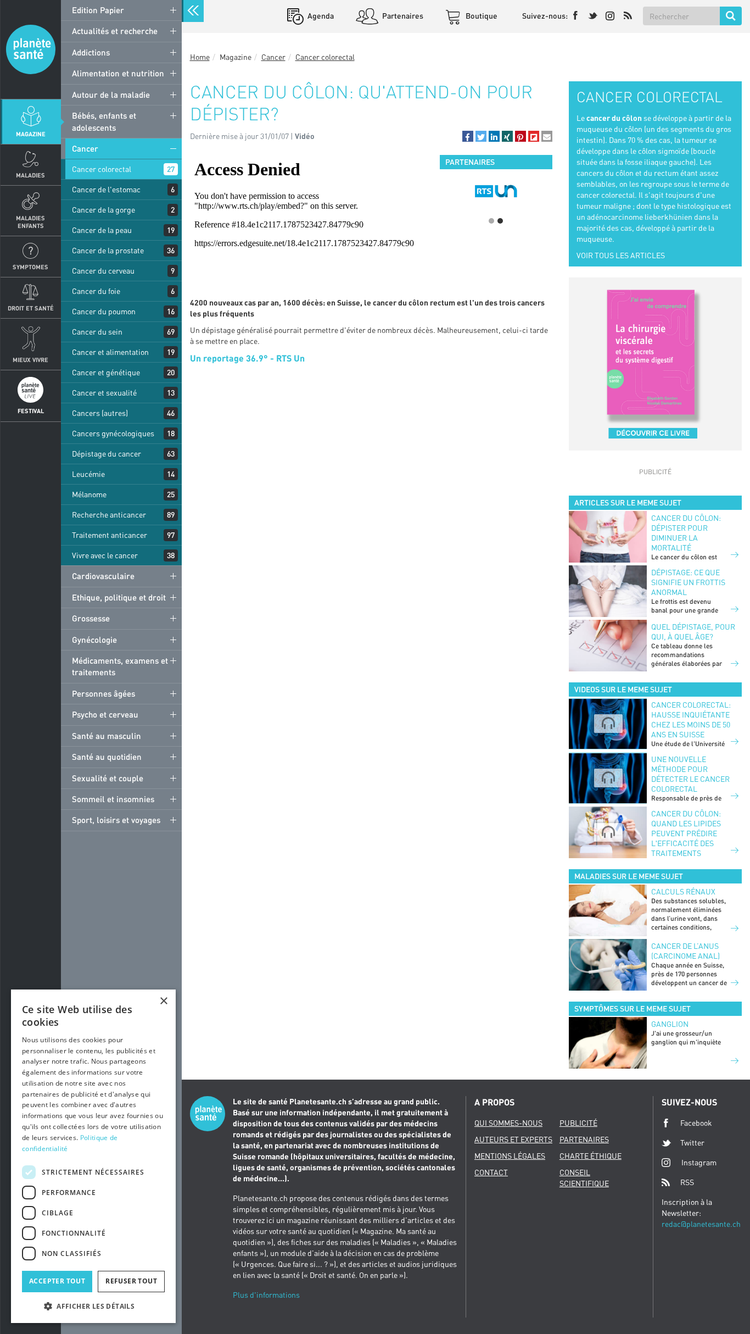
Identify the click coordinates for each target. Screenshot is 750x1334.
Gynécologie (94, 639)
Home (200, 57)
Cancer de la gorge (103, 209)
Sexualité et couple (107, 778)
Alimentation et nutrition (118, 73)
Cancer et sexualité (104, 392)
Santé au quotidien (107, 757)
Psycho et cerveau (105, 714)
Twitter (692, 1142)
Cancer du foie (96, 291)
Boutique (480, 15)
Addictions (91, 52)
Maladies (30, 175)
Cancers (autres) (100, 413)
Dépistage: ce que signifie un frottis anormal (688, 582)
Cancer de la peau (102, 230)
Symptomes (30, 266)
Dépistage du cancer (106, 453)
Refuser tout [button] (131, 1281)
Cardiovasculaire (103, 576)
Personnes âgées (103, 693)
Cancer (85, 148)
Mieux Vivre (30, 359)
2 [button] (500, 221)
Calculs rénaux (683, 891)
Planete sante (30, 49)
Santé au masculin (106, 736)
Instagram (699, 1162)
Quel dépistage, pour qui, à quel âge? (693, 631)
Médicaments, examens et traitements (120, 666)
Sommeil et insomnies (113, 799)
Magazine (31, 133)
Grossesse (91, 618)
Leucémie (88, 474)
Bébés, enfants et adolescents (104, 121)
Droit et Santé (31, 308)
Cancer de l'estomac (106, 189)
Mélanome (89, 494)
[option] (496, 191)
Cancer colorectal (101, 169)
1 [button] (491, 221)
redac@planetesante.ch (701, 1224)
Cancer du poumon (104, 311)
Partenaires (401, 15)
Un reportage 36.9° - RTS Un (247, 358)
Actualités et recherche (115, 31)
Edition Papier (98, 10)
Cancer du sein (97, 331)
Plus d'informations (266, 1294)
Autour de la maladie (111, 94)
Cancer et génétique (106, 372)
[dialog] (93, 1156)
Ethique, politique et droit (119, 597)
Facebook (696, 1122)
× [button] (163, 1001)
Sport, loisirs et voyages (116, 820)
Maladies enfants (30, 221)
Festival (31, 410)
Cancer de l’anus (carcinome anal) (685, 950)
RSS (687, 1182)
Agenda (320, 15)
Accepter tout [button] (57, 1281)
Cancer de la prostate (108, 250)
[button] (467, 136)
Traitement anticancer (109, 535)
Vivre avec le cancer (105, 555)
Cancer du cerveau (103, 270)
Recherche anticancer (109, 514)
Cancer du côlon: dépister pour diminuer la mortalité (686, 532)
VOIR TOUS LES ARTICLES (621, 255)
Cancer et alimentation (110, 352)
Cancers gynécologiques (113, 433)
